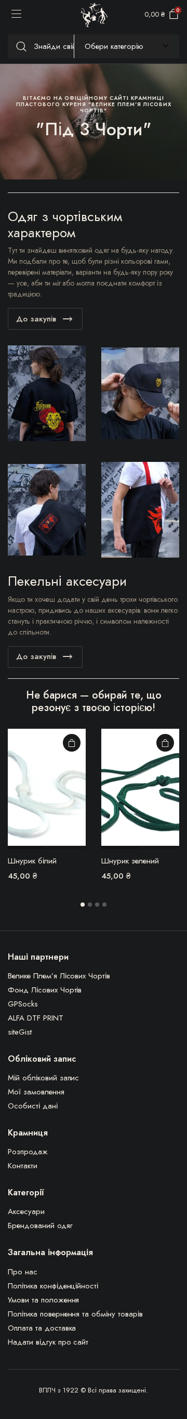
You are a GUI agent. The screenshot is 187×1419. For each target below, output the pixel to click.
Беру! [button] (72, 743)
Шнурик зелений (130, 861)
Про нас (22, 1272)
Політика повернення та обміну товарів (75, 1314)
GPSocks (23, 1004)
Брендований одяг (40, 1225)
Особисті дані (33, 1106)
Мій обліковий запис (43, 1077)
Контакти (22, 1165)
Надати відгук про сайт (48, 1342)
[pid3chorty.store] (94, 15)
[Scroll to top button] (170, 1372)
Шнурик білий (32, 861)
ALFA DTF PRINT (35, 1018)
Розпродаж (28, 1151)
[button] (82, 904)
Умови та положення (43, 1300)
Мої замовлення (36, 1092)
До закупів (36, 319)
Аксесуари (26, 1211)
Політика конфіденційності (53, 1286)
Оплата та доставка (42, 1328)
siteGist (20, 1032)
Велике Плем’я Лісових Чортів (59, 976)
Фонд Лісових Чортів (45, 990)
